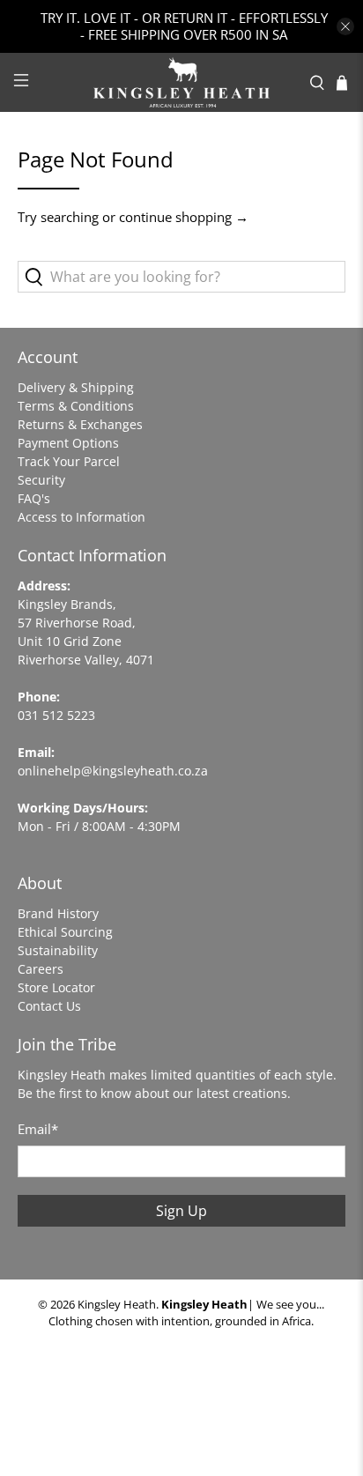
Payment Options (68, 442)
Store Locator (56, 987)
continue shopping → (183, 217)
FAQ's (34, 498)
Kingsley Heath (117, 1304)
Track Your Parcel (69, 461)
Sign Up (181, 1210)
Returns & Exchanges (80, 424)
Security (41, 479)
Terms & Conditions (76, 405)
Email (38, 1129)
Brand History (58, 913)
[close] (345, 26)
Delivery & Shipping (76, 387)
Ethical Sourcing (65, 931)
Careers (40, 969)
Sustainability (58, 950)
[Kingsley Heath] (181, 82)
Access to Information (81, 516)
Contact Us (49, 1006)
